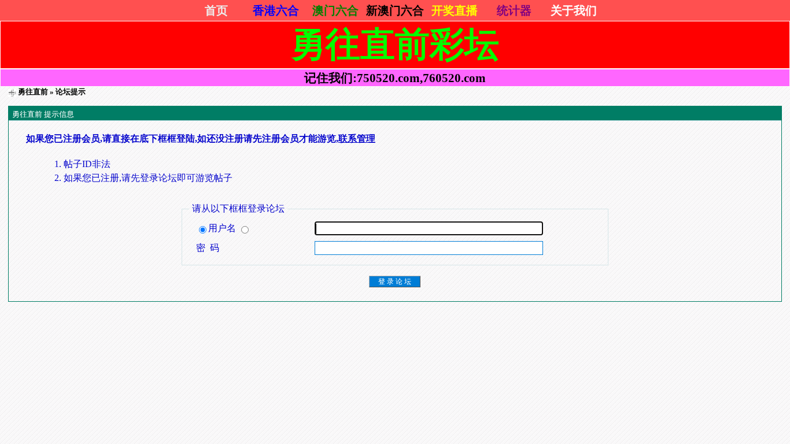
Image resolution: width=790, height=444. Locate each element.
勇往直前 (33, 91)
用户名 (223, 228)
